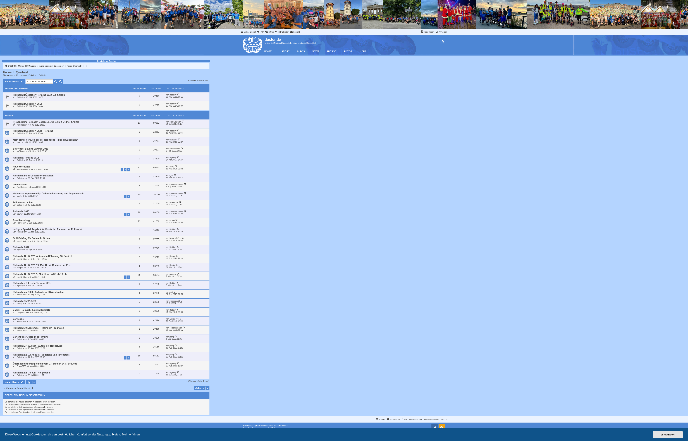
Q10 (171, 175)
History (284, 51)
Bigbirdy (42, 75)
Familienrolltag (21, 220)
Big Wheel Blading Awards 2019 (30, 148)
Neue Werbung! (21, 166)
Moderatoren (21, 75)
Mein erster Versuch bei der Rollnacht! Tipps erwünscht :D (45, 139)
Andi (171, 292)
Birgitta (172, 256)
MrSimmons (22, 151)
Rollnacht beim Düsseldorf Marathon (33, 175)
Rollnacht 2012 (21, 247)
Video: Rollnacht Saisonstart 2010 (31, 310)
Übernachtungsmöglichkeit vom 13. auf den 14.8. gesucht (45, 363)
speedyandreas (176, 184)
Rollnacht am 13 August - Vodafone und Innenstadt (41, 354)
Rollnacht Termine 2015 (26, 157)
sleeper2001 (22, 268)
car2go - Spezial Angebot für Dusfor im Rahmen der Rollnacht (47, 229)
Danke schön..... (22, 184)
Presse (331, 51)
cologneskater (23, 312)
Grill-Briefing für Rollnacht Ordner (32, 238)
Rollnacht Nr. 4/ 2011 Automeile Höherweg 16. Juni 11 (42, 256)
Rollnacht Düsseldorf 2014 (27, 103)
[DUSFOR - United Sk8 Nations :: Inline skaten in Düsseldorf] (253, 44)
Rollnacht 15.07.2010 (24, 301)
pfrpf (19, 196)
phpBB (256, 425)
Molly (171, 167)
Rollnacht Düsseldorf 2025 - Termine (33, 131)
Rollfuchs (24, 170)
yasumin (20, 142)
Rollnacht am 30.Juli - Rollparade (31, 372)
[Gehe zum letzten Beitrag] (178, 95)
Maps (362, 51)
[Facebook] (434, 427)
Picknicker (33, 75)
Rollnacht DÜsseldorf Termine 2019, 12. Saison (39, 95)
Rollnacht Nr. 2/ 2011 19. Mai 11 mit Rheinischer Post (42, 265)
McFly (19, 303)
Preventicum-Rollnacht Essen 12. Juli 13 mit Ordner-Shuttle (46, 122)
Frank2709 (21, 366)
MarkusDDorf (175, 122)
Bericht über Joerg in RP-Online (30, 336)
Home (268, 51)
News (315, 51)
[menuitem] (260, 32)
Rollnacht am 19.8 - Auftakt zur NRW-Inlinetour (38, 292)
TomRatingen (22, 187)
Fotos (347, 51)
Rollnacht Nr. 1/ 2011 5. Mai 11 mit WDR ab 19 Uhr (40, 274)
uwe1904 (173, 140)
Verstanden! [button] (668, 434)
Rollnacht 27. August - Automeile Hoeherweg (38, 345)
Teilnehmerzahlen (23, 202)
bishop (19, 205)
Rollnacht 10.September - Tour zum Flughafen (38, 328)
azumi (19, 214)
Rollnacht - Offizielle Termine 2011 (32, 283)
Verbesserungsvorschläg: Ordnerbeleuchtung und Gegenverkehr (48, 193)
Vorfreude (18, 319)
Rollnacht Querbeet (15, 72)
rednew (172, 274)
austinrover (22, 321)
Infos (301, 51)
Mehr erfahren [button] (131, 434)
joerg (171, 337)
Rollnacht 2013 (21, 211)
